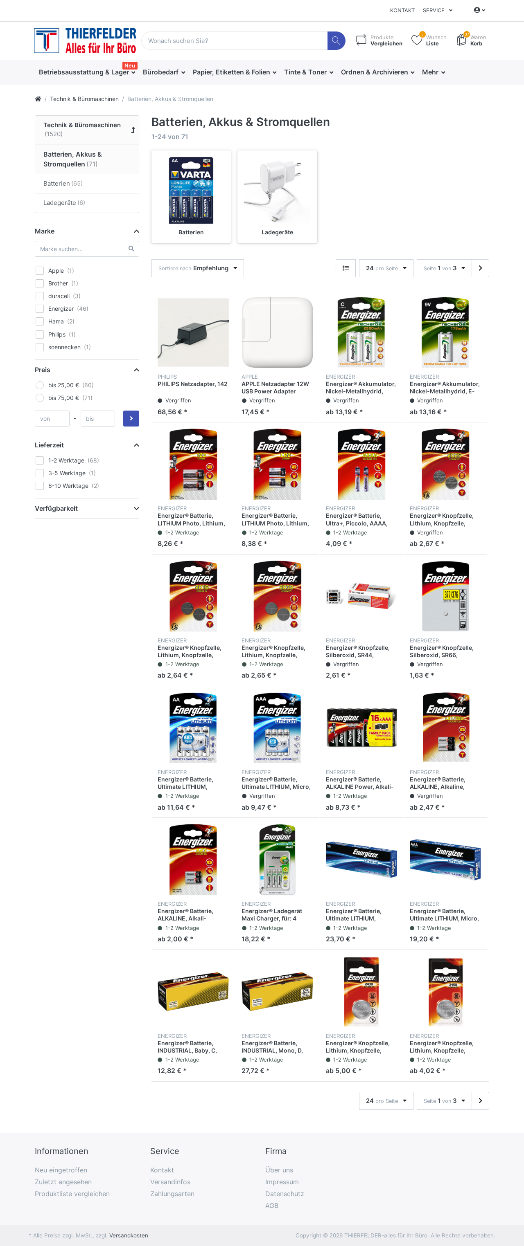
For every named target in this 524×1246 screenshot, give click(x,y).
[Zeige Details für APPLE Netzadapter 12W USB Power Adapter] (277, 332)
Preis (42, 370)
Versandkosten (128, 1235)
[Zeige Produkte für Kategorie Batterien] (191, 190)
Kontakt (402, 10)
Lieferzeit (49, 445)
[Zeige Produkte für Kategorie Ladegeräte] (277, 190)
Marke (44, 231)
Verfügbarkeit (56, 508)
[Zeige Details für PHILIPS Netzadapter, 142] (193, 332)
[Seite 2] (480, 268)
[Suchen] (337, 40)
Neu (129, 65)
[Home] (38, 98)
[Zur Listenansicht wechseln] (346, 268)
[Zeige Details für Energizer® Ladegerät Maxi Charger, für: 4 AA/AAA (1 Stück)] (277, 859)
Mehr (431, 72)
